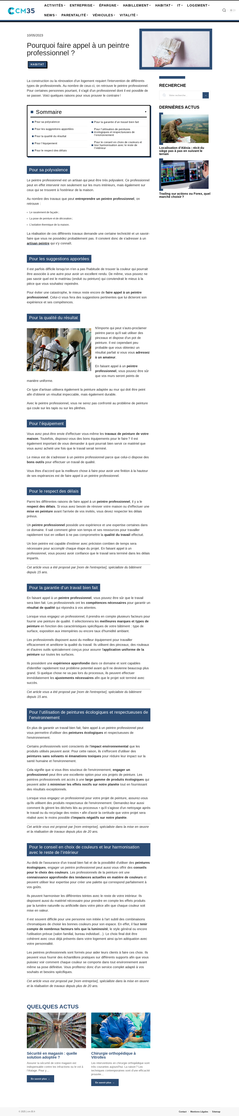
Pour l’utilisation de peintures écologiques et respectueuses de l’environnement (114, 132)
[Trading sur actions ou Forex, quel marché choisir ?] (185, 174)
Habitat (37, 64)
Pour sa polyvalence (47, 122)
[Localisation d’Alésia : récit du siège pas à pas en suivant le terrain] (185, 128)
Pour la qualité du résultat (50, 136)
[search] (224, 10)
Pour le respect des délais (51, 150)
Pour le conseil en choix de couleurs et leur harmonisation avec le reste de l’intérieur (118, 145)
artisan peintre (38, 243)
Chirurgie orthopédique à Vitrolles (113, 1055)
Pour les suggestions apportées (54, 129)
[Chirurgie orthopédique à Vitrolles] (120, 1030)
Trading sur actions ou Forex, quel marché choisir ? (184, 195)
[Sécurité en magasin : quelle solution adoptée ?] (56, 1030)
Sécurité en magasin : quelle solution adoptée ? (52, 1055)
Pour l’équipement (46, 143)
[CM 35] (21, 10)
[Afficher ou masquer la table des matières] (104, 112)
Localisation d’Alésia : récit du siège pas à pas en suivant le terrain (181, 151)
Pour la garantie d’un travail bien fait (116, 122)
